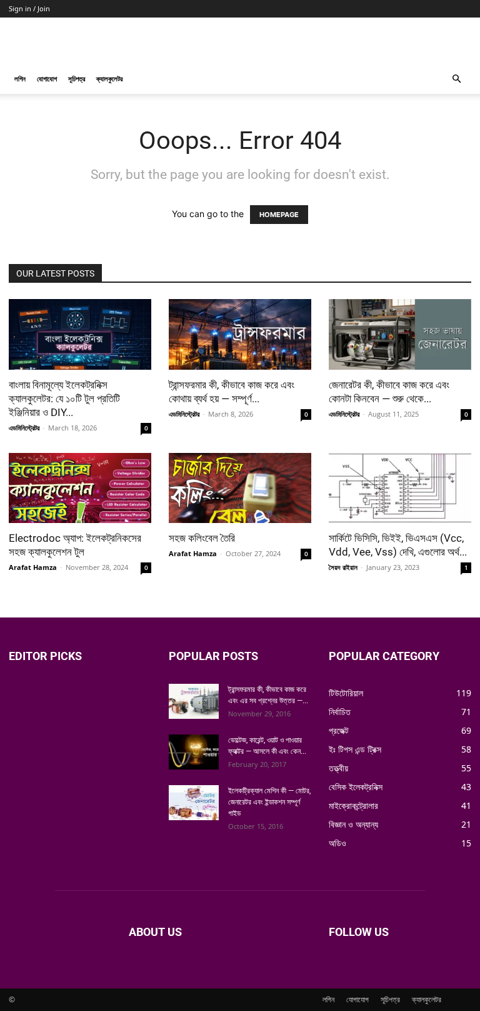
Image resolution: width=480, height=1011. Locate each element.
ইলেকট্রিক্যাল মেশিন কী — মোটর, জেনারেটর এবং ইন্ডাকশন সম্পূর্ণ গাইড (269, 802)
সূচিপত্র (76, 78)
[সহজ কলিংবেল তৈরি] (240, 488)
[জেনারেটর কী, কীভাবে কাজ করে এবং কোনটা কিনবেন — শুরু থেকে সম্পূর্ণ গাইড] (400, 334)
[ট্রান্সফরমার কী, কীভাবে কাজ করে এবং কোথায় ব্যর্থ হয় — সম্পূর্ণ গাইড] (240, 334)
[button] (456, 79)
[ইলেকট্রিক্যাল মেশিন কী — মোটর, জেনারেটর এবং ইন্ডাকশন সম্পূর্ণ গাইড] (194, 802)
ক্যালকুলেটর (109, 78)
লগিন (20, 78)
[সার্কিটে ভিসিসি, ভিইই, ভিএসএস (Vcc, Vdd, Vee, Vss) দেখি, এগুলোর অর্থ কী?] (400, 488)
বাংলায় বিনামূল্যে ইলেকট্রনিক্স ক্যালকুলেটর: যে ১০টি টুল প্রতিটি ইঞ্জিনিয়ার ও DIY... (64, 398)
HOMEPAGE (279, 214)
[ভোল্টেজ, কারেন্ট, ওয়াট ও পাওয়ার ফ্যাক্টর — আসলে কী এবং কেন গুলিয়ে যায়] (194, 752)
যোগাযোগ (47, 78)
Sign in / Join (29, 8)
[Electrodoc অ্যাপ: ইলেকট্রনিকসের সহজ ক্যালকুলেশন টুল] (80, 488)
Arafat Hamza (33, 567)
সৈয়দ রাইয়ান (343, 567)
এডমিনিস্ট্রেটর (24, 427)
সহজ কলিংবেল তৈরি (202, 538)
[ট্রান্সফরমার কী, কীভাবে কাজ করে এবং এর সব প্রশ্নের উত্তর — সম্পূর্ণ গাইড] (194, 701)
